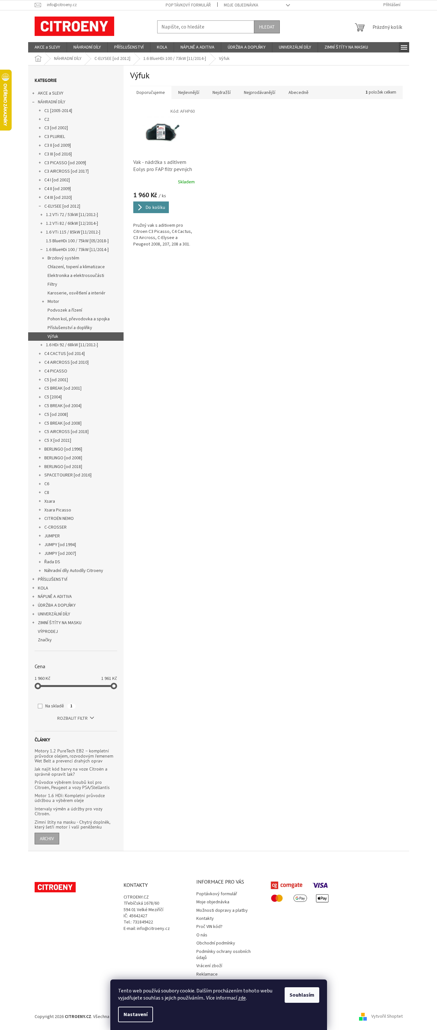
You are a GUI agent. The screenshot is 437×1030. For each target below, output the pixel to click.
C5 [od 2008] (56, 414)
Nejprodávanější (259, 92)
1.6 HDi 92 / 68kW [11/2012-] (72, 345)
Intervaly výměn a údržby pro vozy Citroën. (68, 812)
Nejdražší (222, 92)
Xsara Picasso (57, 510)
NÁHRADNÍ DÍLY (51, 102)
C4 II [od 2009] (57, 189)
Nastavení (135, 1014)
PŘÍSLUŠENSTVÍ (52, 579)
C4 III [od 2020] (58, 197)
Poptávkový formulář (188, 5)
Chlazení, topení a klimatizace (76, 267)
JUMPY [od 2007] (60, 553)
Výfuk (53, 336)
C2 (46, 119)
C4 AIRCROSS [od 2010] (66, 362)
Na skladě (58, 706)
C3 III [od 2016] (58, 154)
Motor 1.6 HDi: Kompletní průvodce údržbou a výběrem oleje (70, 798)
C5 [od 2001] (56, 380)
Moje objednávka (241, 5)
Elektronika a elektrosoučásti (76, 275)
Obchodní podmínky (215, 943)
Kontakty (205, 918)
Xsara (49, 501)
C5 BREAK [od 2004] (63, 406)
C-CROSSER (55, 527)
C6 (46, 484)
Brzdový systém (63, 258)
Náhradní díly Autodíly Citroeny (73, 570)
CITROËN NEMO (59, 518)
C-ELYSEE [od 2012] (62, 206)
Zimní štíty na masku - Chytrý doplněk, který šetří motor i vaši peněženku (72, 825)
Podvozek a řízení (65, 310)
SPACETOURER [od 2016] (68, 475)
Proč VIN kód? (209, 926)
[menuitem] (47, 47)
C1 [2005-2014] (58, 111)
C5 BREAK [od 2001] (63, 388)
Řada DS (52, 562)
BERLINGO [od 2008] (63, 458)
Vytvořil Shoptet (387, 1016)
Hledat (267, 27)
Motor (53, 301)
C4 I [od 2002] (57, 180)
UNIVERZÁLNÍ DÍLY (54, 614)
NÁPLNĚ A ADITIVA (55, 596)
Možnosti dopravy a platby (222, 910)
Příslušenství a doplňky (70, 328)
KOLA (43, 588)
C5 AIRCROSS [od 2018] (66, 432)
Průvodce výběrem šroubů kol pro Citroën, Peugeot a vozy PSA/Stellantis (72, 785)
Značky (45, 640)
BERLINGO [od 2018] (63, 467)
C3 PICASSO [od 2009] (65, 163)
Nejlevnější (188, 92)
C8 (46, 492)
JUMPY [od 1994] (60, 545)
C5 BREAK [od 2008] (63, 423)
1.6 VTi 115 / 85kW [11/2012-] (73, 232)
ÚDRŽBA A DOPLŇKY (57, 605)
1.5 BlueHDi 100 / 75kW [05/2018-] (77, 241)
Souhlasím (302, 995)
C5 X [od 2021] (57, 440)
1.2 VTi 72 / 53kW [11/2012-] (72, 215)
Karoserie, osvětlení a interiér (76, 293)
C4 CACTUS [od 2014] (64, 353)
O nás (201, 935)
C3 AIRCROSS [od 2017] (66, 171)
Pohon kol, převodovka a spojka (79, 319)
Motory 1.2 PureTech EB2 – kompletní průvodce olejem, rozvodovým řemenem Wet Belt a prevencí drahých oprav (74, 756)
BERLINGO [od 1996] (63, 449)
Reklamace (207, 974)
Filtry (52, 284)
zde (242, 997)
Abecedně (299, 92)
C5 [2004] (53, 397)
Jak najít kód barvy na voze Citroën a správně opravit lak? (71, 772)
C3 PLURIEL (54, 136)
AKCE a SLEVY (50, 93)
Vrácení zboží (209, 966)
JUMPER (52, 536)
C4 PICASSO (55, 371)
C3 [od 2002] (56, 128)
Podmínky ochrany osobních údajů (223, 954)
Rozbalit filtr (72, 718)
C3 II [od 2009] (57, 145)
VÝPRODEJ (48, 631)
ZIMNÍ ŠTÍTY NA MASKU (60, 623)
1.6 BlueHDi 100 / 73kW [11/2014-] (77, 249)
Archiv (47, 838)
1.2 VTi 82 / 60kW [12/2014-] (72, 223)
